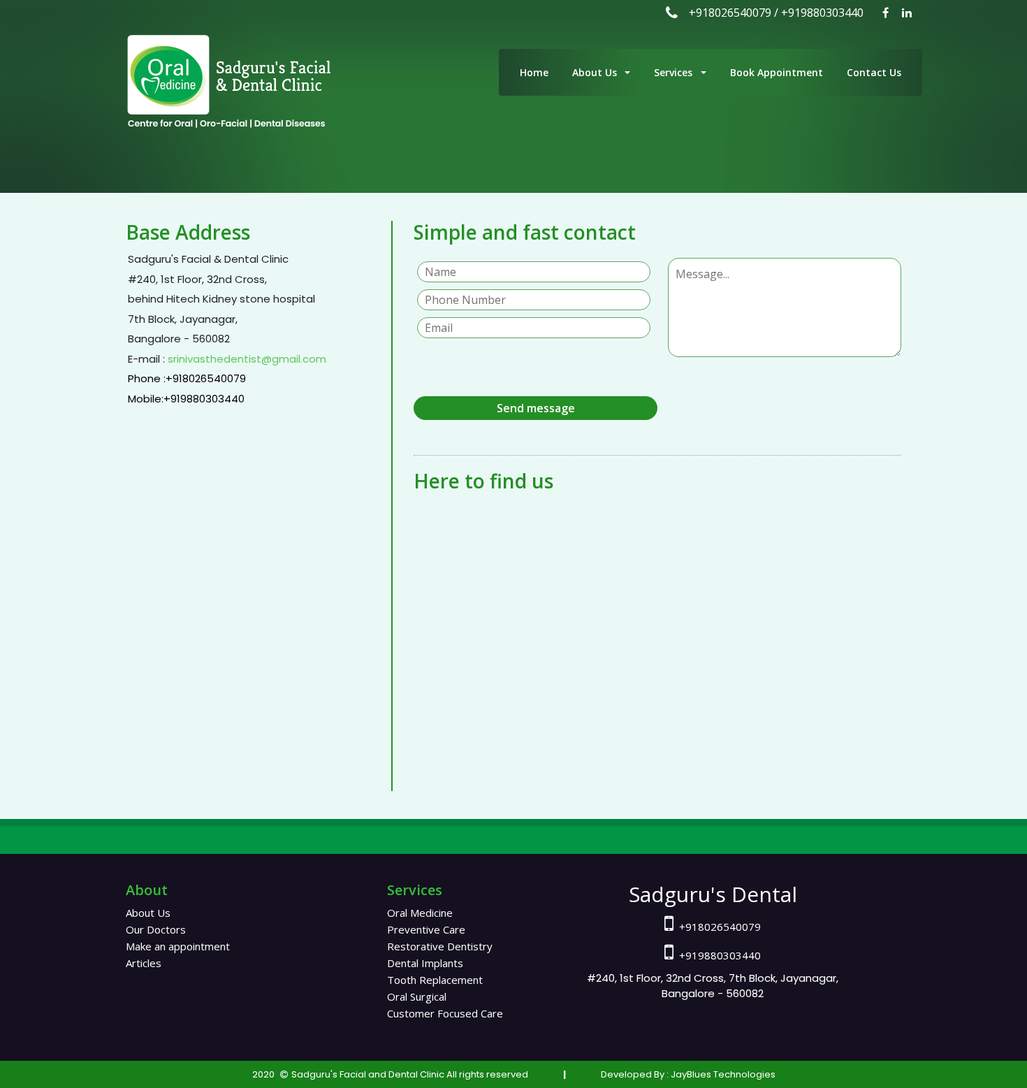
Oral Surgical (416, 996)
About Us (597, 72)
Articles (143, 963)
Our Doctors (156, 929)
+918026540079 (730, 12)
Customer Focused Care (445, 1013)
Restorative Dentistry (440, 946)
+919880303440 (822, 12)
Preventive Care (426, 929)
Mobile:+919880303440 (186, 398)
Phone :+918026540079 (187, 378)
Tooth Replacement (435, 980)
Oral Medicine (420, 913)
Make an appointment (178, 946)
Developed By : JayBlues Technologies (688, 1074)
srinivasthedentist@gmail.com (245, 358)
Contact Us (874, 72)
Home (534, 72)
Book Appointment (776, 72)
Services (676, 72)
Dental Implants (425, 963)
